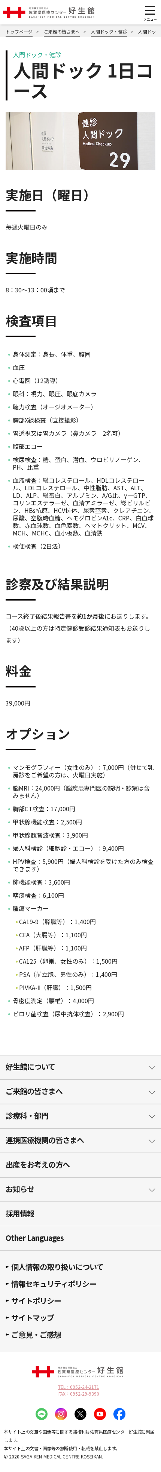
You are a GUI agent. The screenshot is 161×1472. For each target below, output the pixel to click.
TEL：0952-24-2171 (78, 1387)
